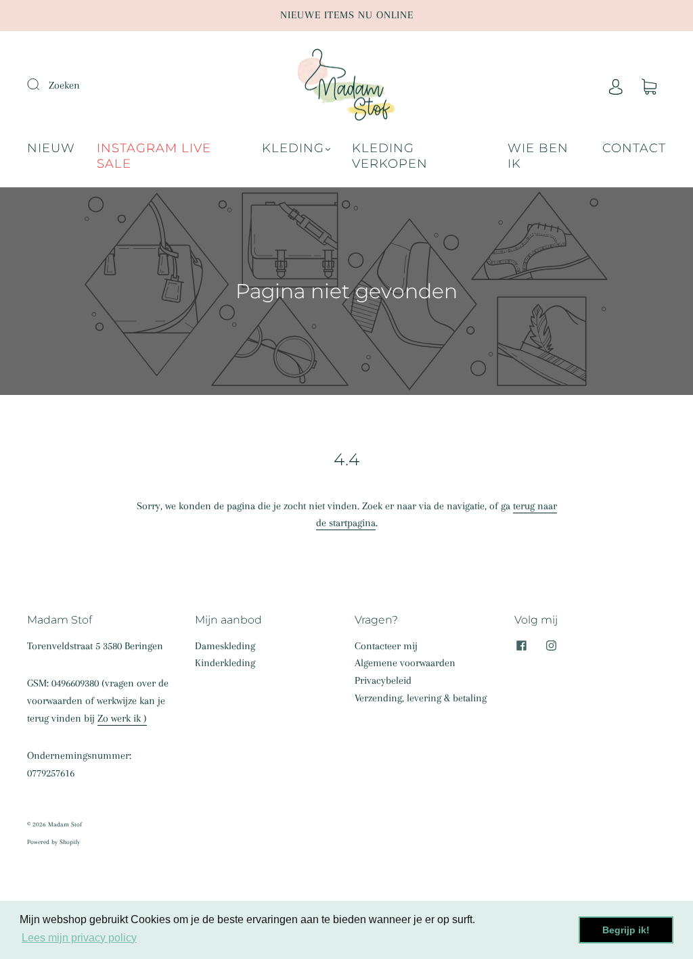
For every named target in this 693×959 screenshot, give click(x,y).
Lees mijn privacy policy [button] (79, 937)
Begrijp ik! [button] (626, 930)
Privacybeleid (383, 680)
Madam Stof (65, 824)
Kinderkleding (225, 663)
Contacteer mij (386, 646)
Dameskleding (225, 646)
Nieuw (51, 148)
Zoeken (64, 85)
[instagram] (551, 646)
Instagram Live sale (154, 156)
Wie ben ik (538, 156)
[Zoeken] (42, 84)
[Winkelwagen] (649, 85)
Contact (634, 148)
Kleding (293, 148)
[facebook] (521, 646)
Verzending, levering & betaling (421, 698)
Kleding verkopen (390, 156)
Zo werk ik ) (122, 718)
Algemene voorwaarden (405, 663)
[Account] (616, 85)
